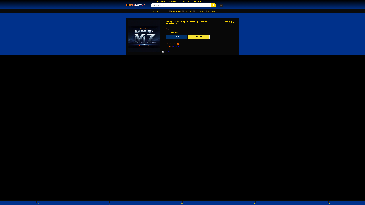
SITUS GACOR (186, 1)
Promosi (36, 204)
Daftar (182, 204)
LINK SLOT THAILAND (174, 1)
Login (109, 204)
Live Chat (328, 204)
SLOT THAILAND (160, 1)
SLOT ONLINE (197, 1)
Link (255, 204)
